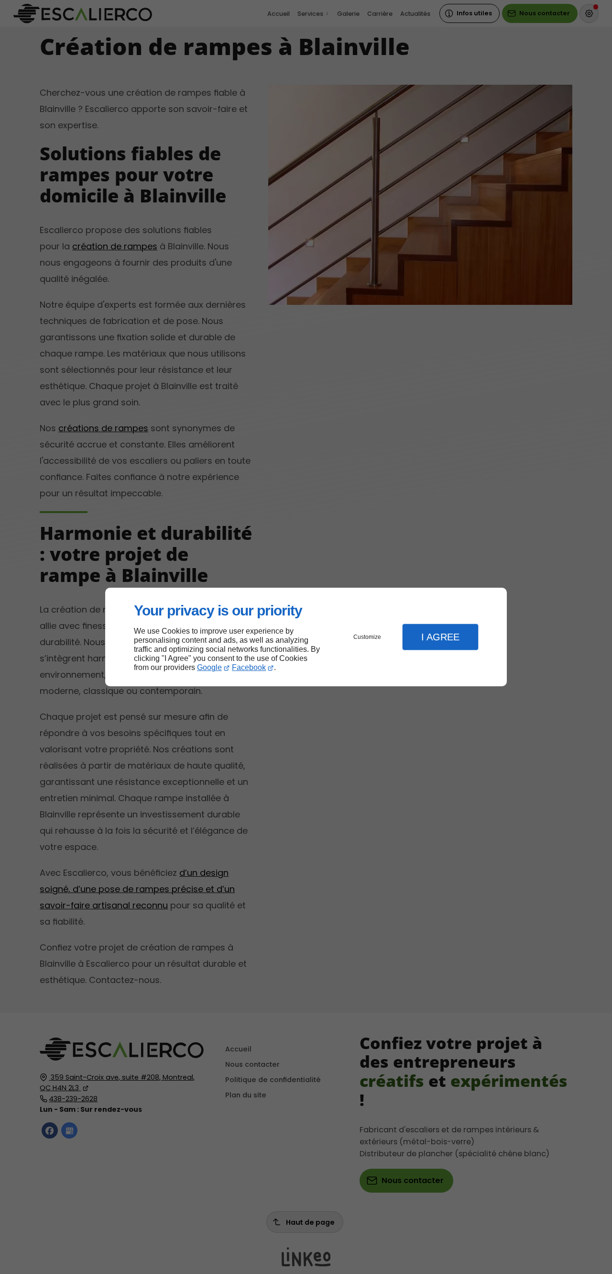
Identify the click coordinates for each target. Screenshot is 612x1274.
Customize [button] (367, 637)
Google (209, 667)
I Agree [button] (440, 637)
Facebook (249, 667)
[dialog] (306, 637)
